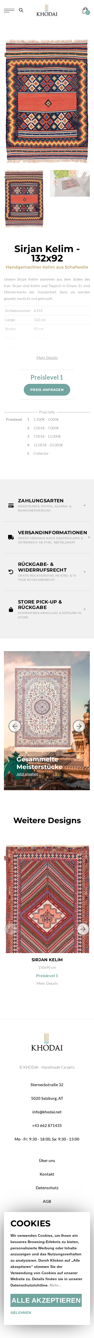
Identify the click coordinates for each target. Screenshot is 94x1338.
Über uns (47, 1160)
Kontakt (47, 1174)
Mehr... (55, 1285)
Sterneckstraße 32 (47, 1084)
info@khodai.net (47, 1111)
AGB (47, 1201)
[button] (47, 505)
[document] (47, 1268)
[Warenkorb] (84, 10)
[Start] (47, 1041)
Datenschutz (47, 1187)
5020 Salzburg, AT (47, 1098)
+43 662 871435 (47, 1125)
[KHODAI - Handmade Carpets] (47, 10)
